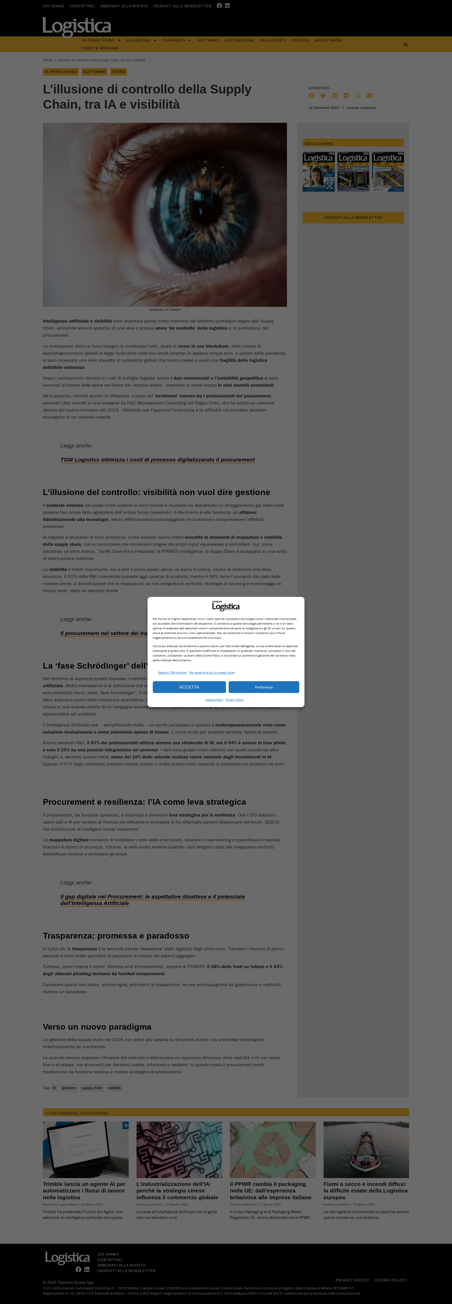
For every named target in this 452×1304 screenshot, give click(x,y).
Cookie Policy (214, 700)
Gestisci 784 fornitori (172, 672)
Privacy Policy (235, 700)
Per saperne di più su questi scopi (212, 672)
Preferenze (264, 687)
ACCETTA (189, 687)
